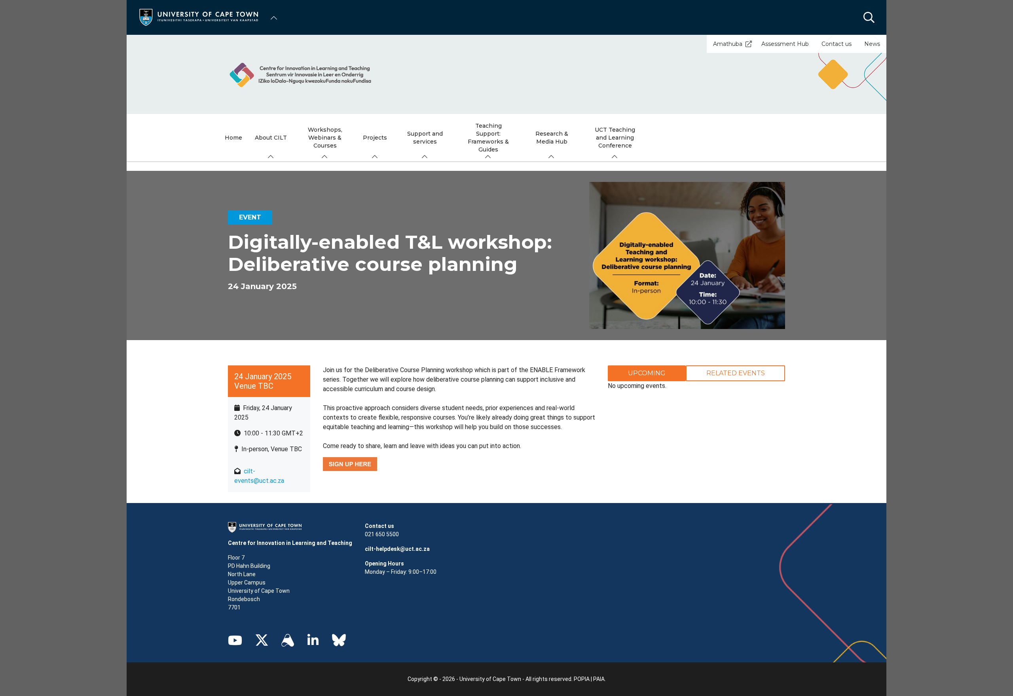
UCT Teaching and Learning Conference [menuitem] (615, 137)
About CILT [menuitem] (271, 137)
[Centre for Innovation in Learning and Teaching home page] (506, 74)
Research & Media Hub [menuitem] (551, 137)
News (872, 43)
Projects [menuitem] (375, 137)
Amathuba (727, 43)
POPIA (582, 679)
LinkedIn (313, 640)
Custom (287, 640)
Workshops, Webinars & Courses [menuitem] (325, 137)
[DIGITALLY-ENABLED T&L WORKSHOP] (350, 463)
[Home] (198, 17)
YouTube (235, 640)
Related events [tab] (735, 373)
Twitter (262, 640)
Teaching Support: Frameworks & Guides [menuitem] (488, 137)
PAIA (599, 679)
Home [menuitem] (233, 137)
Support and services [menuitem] (425, 137)
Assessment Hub (785, 43)
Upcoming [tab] (647, 373)
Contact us (836, 43)
